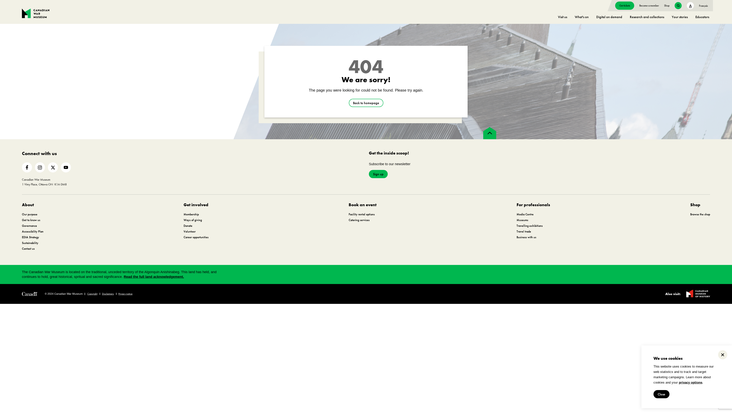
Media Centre (525, 214)
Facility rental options (362, 214)
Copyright (92, 293)
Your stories (680, 17)
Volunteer (190, 231)
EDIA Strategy (30, 237)
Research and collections (647, 17)
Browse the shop (700, 214)
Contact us (28, 249)
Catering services (359, 220)
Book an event (362, 205)
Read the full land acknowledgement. (154, 277)
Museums (522, 220)
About (28, 205)
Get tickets (624, 5)
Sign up (378, 174)
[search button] (678, 5)
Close (661, 394)
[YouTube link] (66, 167)
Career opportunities (196, 237)
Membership (191, 214)
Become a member (649, 5)
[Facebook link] (27, 167)
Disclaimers (108, 293)
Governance (29, 226)
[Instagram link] (40, 167)
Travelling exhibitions (530, 226)
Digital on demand (609, 17)
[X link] (53, 167)
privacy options (690, 382)
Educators (702, 17)
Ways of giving (193, 220)
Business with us (526, 237)
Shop (666, 5)
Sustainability (30, 243)
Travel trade (524, 231)
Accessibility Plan (32, 231)
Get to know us (31, 220)
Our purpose (29, 214)
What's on (582, 17)
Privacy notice (125, 293)
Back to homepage (366, 103)
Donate (188, 226)
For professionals (533, 205)
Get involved (196, 205)
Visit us (562, 17)
